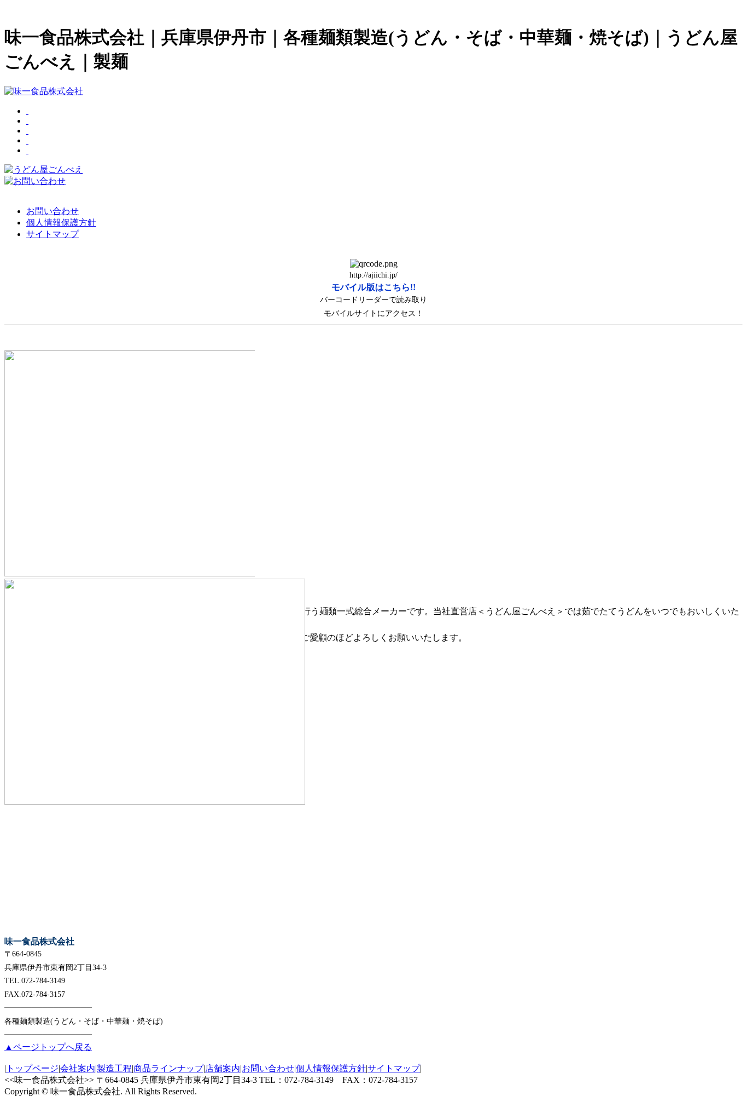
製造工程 (114, 1068)
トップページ (32, 1068)
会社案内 (77, 1068)
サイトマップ (393, 1068)
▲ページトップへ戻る (48, 1047)
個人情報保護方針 (331, 1068)
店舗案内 (222, 1068)
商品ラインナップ (168, 1068)
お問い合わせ (268, 1068)
